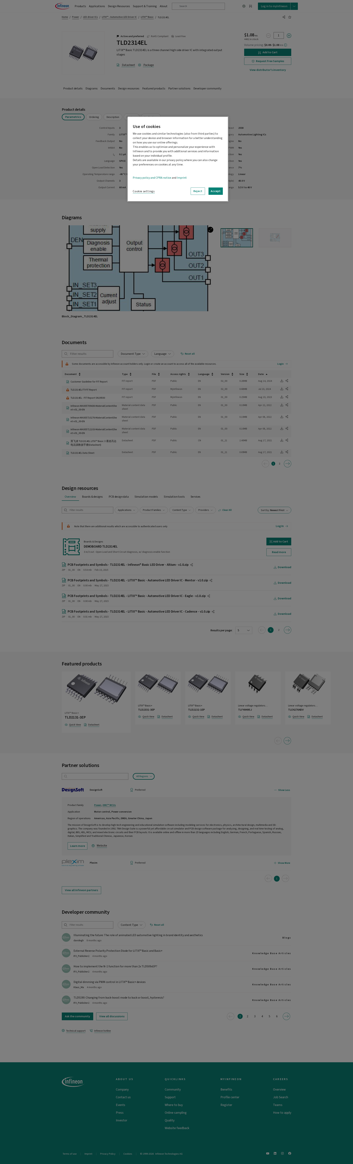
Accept (216, 191)
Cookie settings (144, 191)
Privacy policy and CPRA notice (152, 178)
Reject (197, 191)
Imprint (182, 178)
